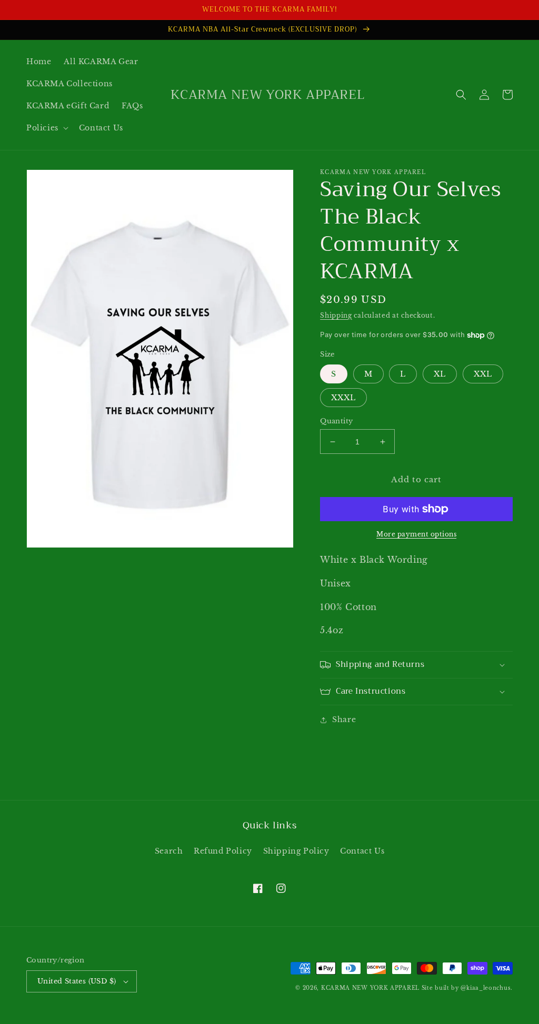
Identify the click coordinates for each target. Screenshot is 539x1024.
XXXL (343, 397)
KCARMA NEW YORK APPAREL (370, 988)
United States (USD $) (76, 981)
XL (440, 374)
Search (169, 851)
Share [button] (344, 719)
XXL (483, 374)
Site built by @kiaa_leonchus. (467, 988)
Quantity (336, 421)
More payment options (416, 534)
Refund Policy (223, 851)
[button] (46, 128)
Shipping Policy (296, 851)
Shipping (336, 315)
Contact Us (362, 851)
